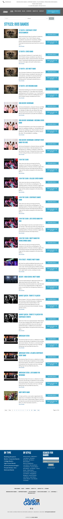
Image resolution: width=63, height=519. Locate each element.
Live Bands (25, 480)
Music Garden (35, 517)
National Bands (34, 5)
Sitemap (47, 488)
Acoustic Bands (32, 475)
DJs (15, 468)
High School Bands (42, 491)
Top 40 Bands (26, 466)
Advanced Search (51, 467)
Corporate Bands (32, 2)
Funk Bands (26, 473)
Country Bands (34, 466)
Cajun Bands (33, 477)
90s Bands (31, 460)
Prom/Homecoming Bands (51, 2)
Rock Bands (26, 468)
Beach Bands (26, 461)
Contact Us (40, 488)
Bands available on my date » (53, 12)
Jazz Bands (26, 458)
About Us (33, 488)
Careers (28, 488)
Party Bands (33, 472)
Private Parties (8, 468)
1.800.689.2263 (8, 2)
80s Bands (25, 460)
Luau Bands (26, 465)
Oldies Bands (30, 470)
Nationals (53, 491)
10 (31, 410)
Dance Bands (26, 472)
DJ (29, 5)
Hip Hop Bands (33, 465)
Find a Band (17, 488)
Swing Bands (33, 473)
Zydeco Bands (26, 478)
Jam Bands (32, 468)
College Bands (40, 2)
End (38, 410)
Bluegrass (25, 475)
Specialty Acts (42, 5)
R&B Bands (34, 456)
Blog (23, 488)
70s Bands (32, 458)
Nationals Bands (9, 470)
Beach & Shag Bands (28, 463)
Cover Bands (34, 478)
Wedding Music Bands (22, 2)
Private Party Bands (37, 3)
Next (35, 410)
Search (51, 18)
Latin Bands (26, 477)
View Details (21, 46)
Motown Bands (26, 456)
